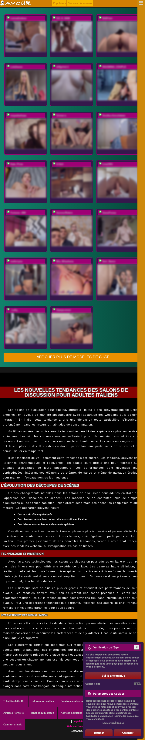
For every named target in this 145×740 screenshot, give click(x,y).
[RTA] (137, 684)
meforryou (16, 261)
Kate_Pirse (16, 164)
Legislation (79, 721)
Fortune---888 (18, 212)
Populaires (59, 3)
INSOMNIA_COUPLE (114, 66)
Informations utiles (43, 701)
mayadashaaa (18, 115)
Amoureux (86, 3)
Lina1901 (107, 164)
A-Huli (59, 164)
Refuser (99, 732)
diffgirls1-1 (62, 66)
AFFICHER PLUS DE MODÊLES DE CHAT (73, 357)
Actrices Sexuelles (71, 712)
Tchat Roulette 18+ (14, 701)
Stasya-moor (63, 310)
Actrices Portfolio (13, 712)
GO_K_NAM (63, 18)
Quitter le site (92, 683)
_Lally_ (14, 310)
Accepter (127, 732)
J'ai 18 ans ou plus (113, 675)
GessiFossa (109, 212)
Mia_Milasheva (64, 261)
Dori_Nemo (108, 261)
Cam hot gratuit (12, 724)
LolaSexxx (16, 66)
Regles (120, 722)
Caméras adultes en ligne (75, 701)
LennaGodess (18, 18)
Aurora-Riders (64, 212)
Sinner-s (61, 115)
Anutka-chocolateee (113, 115)
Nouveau (73, 3)
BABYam (107, 18)
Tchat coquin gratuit (42, 712)
